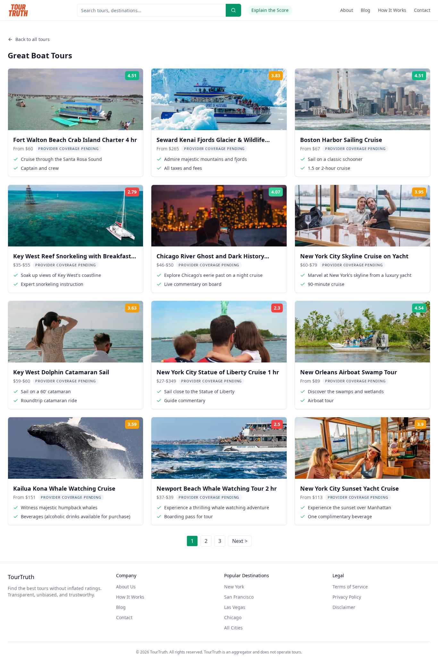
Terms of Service (350, 587)
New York (234, 587)
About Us (126, 587)
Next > (240, 540)
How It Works (392, 10)
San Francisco (239, 597)
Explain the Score (270, 10)
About (346, 10)
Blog (365, 10)
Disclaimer (344, 607)
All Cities (233, 628)
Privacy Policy (347, 597)
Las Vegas (234, 607)
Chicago (232, 617)
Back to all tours (32, 39)
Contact (422, 10)
